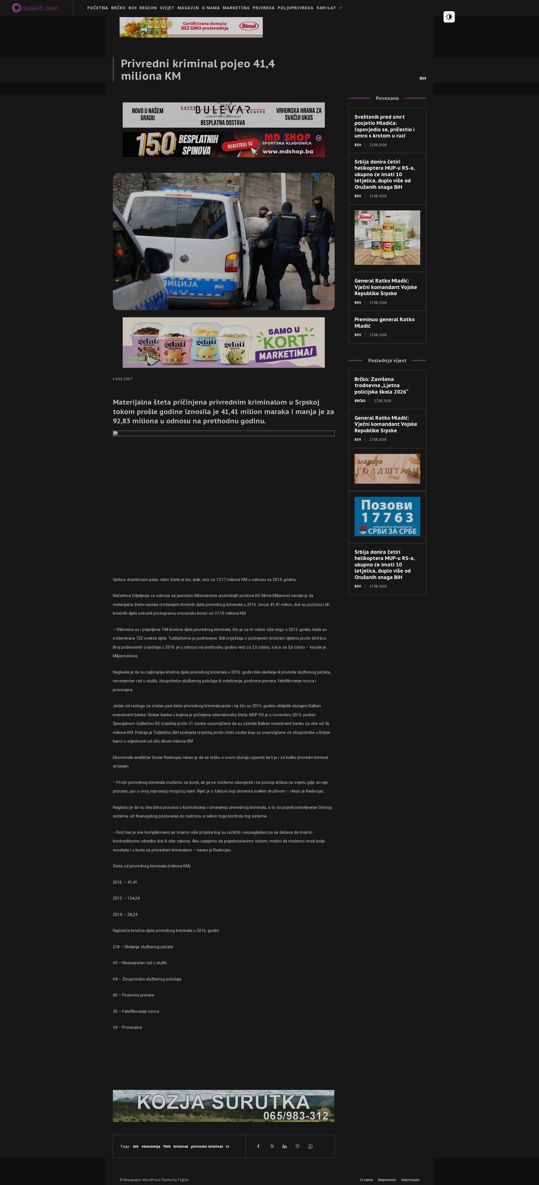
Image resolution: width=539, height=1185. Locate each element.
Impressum (410, 1179)
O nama (366, 1179)
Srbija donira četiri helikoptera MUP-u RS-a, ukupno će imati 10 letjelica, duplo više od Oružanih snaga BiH (385, 174)
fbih (167, 1146)
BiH (423, 78)
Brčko (360, 401)
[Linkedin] (284, 1146)
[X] (271, 1146)
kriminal (180, 1146)
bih (136, 1146)
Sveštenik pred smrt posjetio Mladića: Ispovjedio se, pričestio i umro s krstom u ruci (385, 126)
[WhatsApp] (310, 1146)
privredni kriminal (207, 1146)
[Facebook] (258, 1146)
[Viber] (297, 1146)
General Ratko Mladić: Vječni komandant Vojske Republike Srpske (386, 287)
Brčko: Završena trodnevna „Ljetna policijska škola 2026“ (381, 385)
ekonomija (150, 1146)
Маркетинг (387, 1179)
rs (227, 1146)
